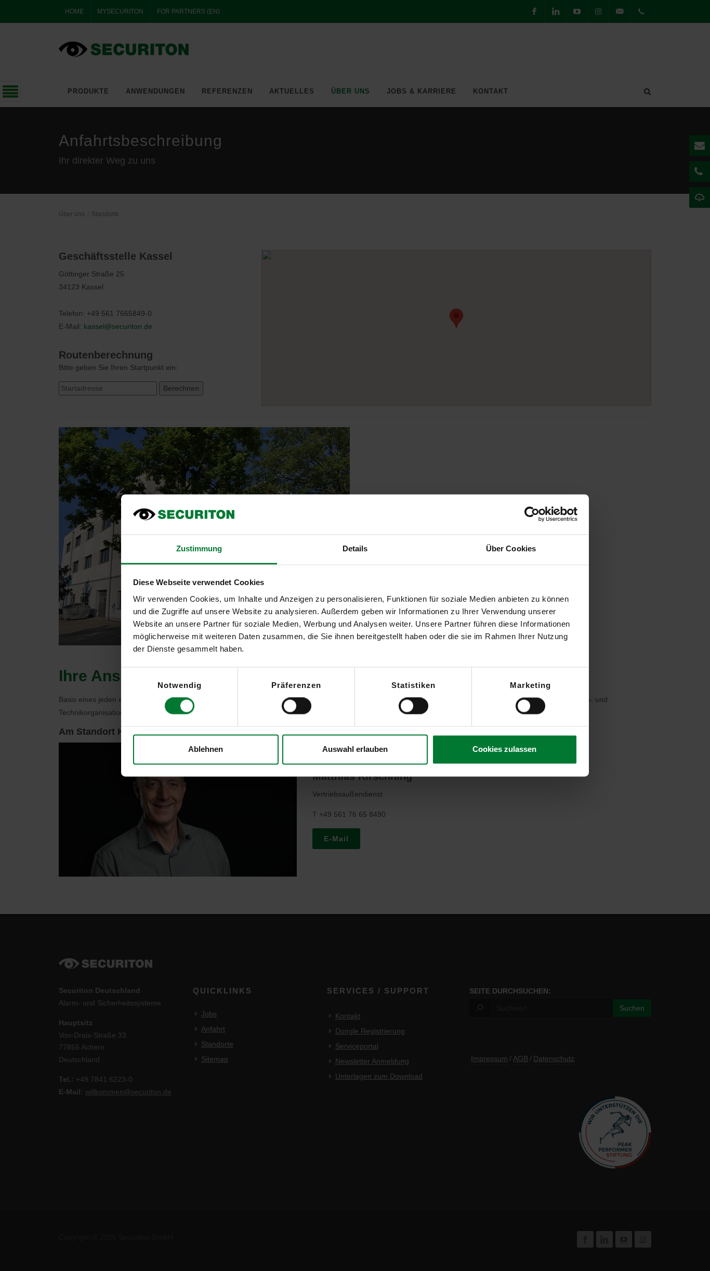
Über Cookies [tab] (511, 548)
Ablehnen (205, 749)
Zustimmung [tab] (199, 548)
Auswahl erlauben (355, 749)
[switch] (296, 706)
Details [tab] (355, 548)
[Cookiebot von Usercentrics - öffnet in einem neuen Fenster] (532, 514)
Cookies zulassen (504, 749)
